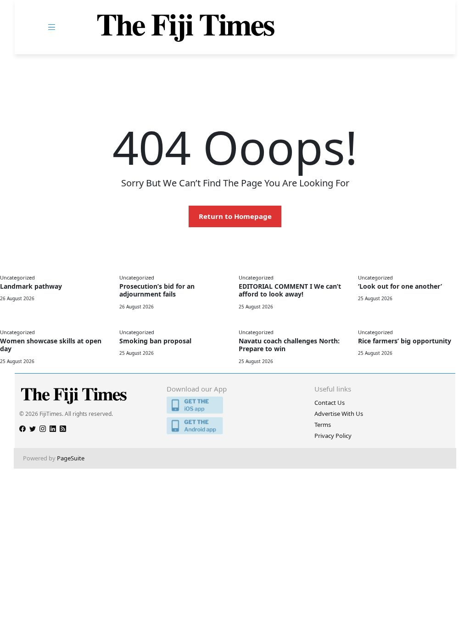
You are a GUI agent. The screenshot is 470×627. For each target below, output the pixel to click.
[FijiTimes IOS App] (235, 405)
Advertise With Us (338, 413)
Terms (322, 424)
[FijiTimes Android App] (235, 425)
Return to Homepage (235, 216)
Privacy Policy (333, 435)
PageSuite (70, 458)
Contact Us (329, 402)
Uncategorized (17, 277)
